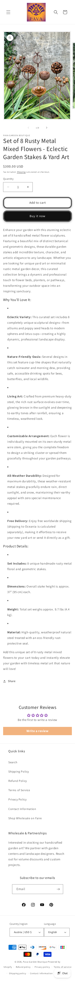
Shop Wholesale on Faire (25, 818)
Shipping (21, 172)
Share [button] (12, 681)
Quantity (8, 179)
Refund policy (23, 966)
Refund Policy (17, 781)
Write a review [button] (37, 731)
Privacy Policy (17, 799)
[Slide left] (28, 127)
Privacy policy (42, 966)
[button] (8, 12)
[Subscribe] (58, 889)
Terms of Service (19, 790)
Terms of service (62, 966)
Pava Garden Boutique (35, 961)
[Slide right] (46, 127)
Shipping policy (17, 973)
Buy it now (37, 216)
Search (13, 762)
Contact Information (22, 809)
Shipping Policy (18, 771)
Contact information (41, 973)
